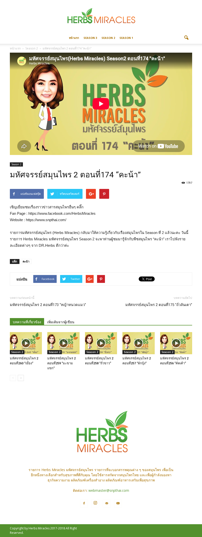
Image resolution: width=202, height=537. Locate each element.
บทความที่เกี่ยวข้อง (27, 322)
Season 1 (126, 38)
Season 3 (90, 38)
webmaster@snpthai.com (108, 490)
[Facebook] (84, 503)
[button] (186, 38)
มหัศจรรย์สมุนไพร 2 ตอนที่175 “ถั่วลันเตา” (158, 305)
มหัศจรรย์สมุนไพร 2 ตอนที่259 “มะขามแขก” (61, 363)
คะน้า (26, 261)
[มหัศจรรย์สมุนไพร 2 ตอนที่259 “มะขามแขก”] (63, 343)
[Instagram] (95, 503)
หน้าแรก (74, 38)
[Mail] (107, 503)
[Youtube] (118, 503)
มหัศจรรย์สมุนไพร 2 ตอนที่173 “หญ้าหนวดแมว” (48, 305)
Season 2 (108, 38)
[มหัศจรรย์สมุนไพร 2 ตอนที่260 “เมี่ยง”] (26, 343)
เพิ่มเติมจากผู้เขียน (60, 322)
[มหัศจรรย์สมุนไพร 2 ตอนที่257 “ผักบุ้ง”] (138, 343)
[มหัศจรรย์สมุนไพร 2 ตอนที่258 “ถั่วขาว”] (101, 343)
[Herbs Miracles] (101, 16)
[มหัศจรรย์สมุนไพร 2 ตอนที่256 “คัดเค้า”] (176, 343)
